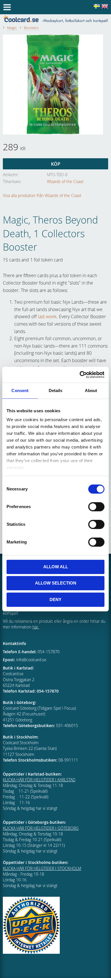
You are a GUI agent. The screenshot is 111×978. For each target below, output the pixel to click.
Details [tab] (56, 390)
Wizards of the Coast (65, 181)
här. (35, 627)
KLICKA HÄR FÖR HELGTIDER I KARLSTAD (39, 779)
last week (47, 316)
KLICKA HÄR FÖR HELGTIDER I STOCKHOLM (42, 868)
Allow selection (55, 583)
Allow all (55, 566)
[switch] (96, 506)
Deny (55, 599)
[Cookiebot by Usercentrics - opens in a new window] (79, 374)
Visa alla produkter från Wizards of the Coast (42, 195)
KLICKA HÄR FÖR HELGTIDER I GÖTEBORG (41, 828)
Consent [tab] (19, 390)
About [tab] (91, 390)
